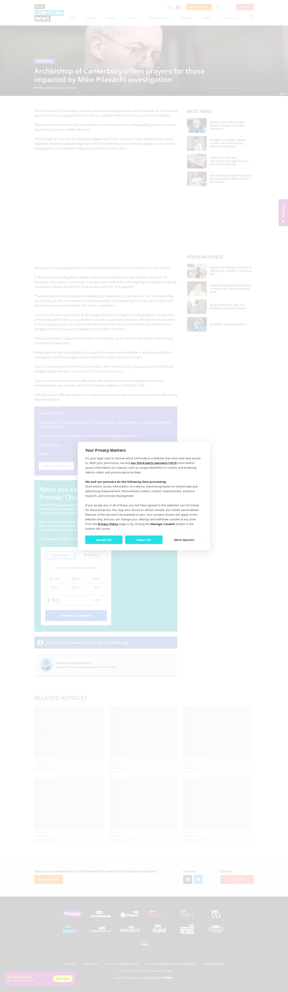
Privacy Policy (108, 524)
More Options (184, 540)
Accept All (103, 540)
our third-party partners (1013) (154, 463)
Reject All (144, 540)
